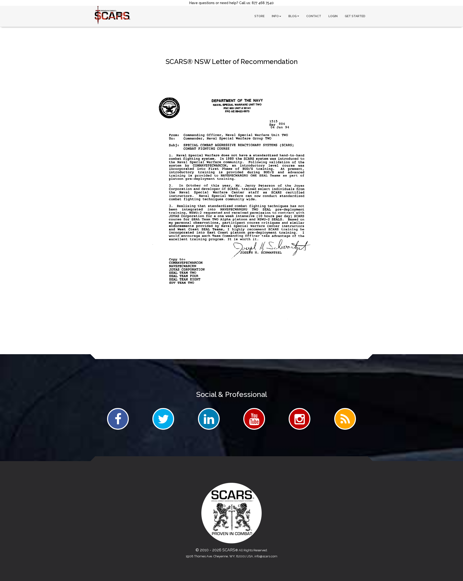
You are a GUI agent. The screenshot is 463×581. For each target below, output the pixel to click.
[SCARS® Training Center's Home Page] (112, 15)
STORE (259, 16)
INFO (275, 16)
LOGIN (333, 16)
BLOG (292, 16)
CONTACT (313, 16)
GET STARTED (355, 16)
